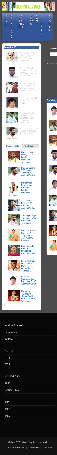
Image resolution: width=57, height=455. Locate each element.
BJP (7, 383)
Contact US (33, 448)
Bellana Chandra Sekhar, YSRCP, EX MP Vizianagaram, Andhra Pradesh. (28, 72)
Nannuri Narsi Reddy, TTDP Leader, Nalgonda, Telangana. (27, 157)
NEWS (31, 19)
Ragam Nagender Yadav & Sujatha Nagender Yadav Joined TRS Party (27, 87)
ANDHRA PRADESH (21, 22)
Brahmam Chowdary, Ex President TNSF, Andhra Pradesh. (29, 280)
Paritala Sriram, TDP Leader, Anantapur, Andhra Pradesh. (28, 131)
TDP (7, 364)
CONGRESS (12, 376)
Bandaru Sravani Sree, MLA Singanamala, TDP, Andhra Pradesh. (28, 235)
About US (47, 448)
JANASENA (12, 390)
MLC (7, 415)
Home (6, 19)
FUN (37, 18)
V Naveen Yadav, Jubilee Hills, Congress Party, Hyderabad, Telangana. (27, 118)
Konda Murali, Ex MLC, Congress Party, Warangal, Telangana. (27, 57)
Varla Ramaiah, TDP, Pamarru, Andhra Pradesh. (28, 100)
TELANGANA (11, 27)
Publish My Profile (15, 448)
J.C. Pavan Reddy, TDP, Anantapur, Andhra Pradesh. (29, 204)
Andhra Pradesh (14, 325)
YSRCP (9, 351)
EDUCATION (41, 27)
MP (7, 402)
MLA (7, 409)
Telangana (11, 332)
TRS (7, 357)
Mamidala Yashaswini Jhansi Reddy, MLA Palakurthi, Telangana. (28, 296)
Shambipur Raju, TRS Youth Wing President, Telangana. (28, 219)
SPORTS (50, 22)
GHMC (9, 339)
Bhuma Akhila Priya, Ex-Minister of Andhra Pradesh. (29, 250)
